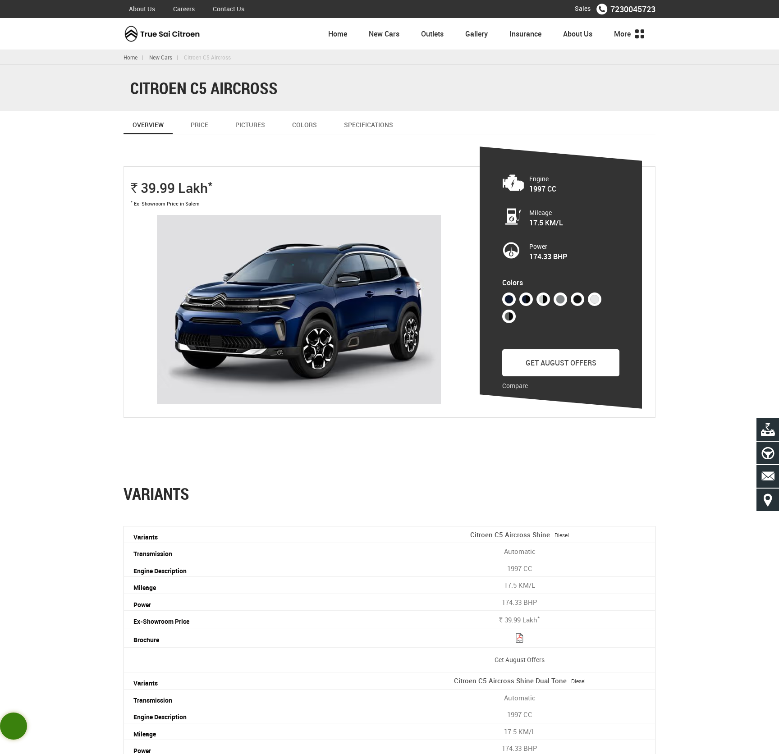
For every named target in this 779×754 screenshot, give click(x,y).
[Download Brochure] (519, 639)
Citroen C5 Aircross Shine (519, 534)
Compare (515, 385)
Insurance (525, 34)
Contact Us (228, 9)
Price (199, 124)
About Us (142, 9)
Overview (148, 124)
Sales (583, 8)
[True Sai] (163, 34)
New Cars (384, 34)
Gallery (476, 34)
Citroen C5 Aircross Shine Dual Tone (520, 680)
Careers (184, 9)
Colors (304, 124)
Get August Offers (561, 363)
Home (337, 34)
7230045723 (632, 9)
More (623, 34)
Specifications (368, 124)
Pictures (250, 124)
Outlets (432, 34)
